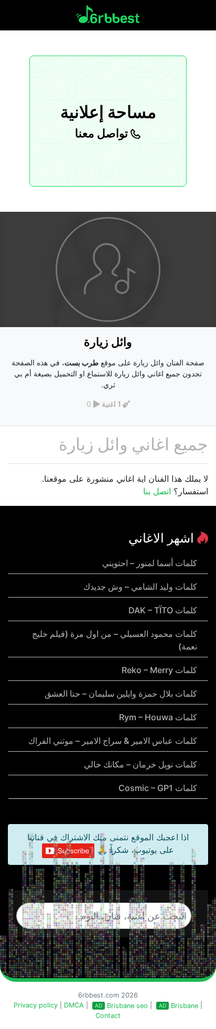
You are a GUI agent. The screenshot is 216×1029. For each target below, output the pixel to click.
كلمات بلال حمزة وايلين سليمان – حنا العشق (121, 693)
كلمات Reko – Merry (159, 670)
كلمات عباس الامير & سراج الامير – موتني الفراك (112, 740)
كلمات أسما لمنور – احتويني (149, 563)
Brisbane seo (127, 1006)
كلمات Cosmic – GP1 (157, 788)
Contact (108, 1016)
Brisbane (184, 1006)
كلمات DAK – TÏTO (162, 610)
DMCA (74, 1005)
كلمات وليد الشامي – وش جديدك (140, 586)
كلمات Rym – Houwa (158, 717)
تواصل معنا (103, 133)
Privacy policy (36, 1005)
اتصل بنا (157, 491)
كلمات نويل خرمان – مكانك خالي (140, 764)
